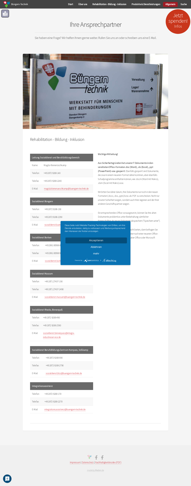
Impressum (75, 462)
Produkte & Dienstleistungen (146, 4)
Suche (184, 4)
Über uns (82, 4)
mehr (96, 253)
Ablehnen (96, 246)
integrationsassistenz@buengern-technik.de (64, 409)
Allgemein (170, 4)
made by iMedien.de (95, 470)
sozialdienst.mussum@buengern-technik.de (65, 297)
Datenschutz (88, 462)
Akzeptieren (96, 240)
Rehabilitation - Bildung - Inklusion (109, 4)
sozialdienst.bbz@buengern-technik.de (64, 373)
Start (70, 4)
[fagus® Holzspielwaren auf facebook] (102, 458)
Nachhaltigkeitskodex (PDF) (108, 462)
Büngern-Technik (19, 4)
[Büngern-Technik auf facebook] (96, 458)
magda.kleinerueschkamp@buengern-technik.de (66, 188)
